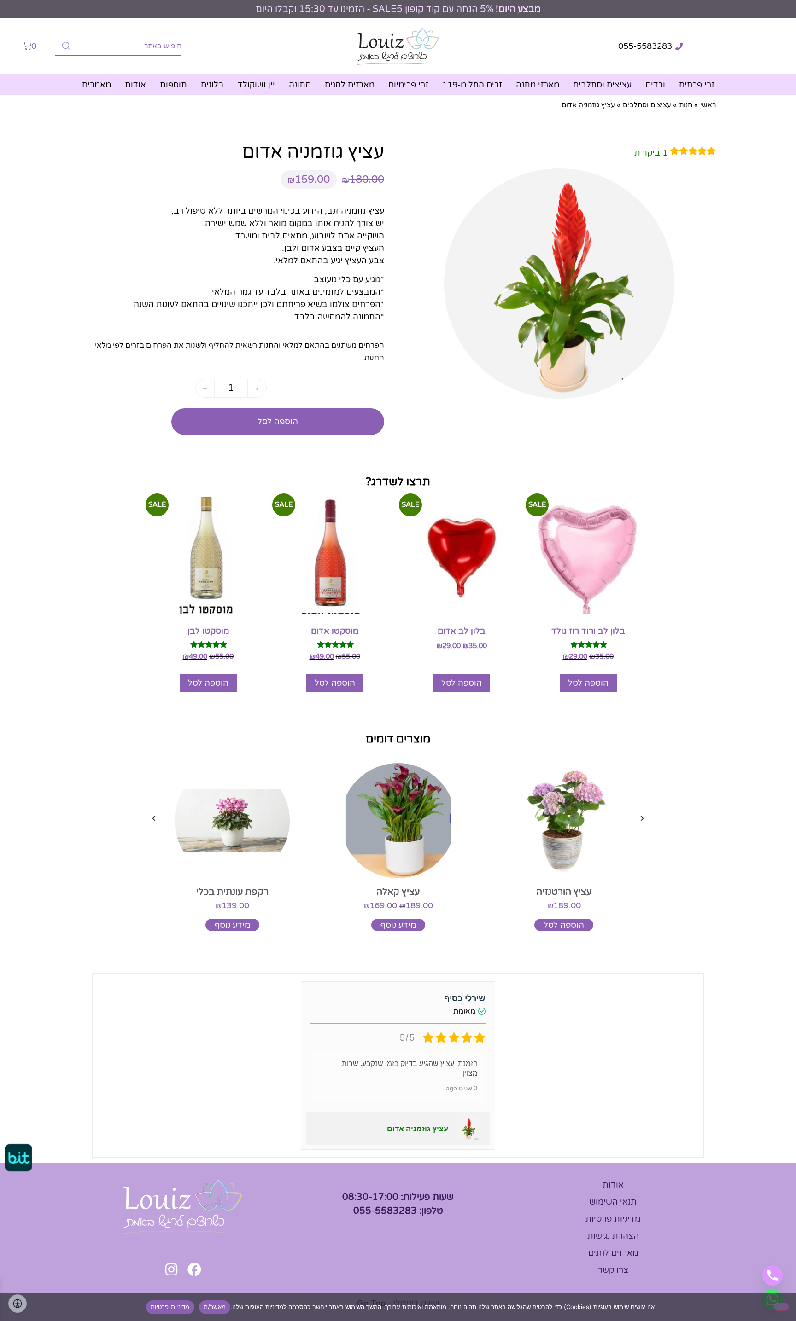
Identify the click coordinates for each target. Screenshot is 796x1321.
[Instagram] (171, 1269)
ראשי (708, 105)
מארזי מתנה (537, 85)
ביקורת (650, 153)
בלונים (212, 85)
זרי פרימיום (408, 85)
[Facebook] (194, 1269)
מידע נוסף (398, 925)
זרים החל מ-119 (472, 85)
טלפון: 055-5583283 (398, 1211)
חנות (685, 105)
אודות (135, 85)
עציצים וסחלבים (602, 85)
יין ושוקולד (256, 85)
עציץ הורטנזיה (563, 892)
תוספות (173, 85)
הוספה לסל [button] (588, 683)
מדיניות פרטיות (170, 1306)
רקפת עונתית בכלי (232, 892)
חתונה (300, 85)
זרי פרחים (696, 85)
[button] (642, 818)
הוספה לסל (278, 422)
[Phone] (772, 1275)
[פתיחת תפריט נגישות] (17, 1303)
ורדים (655, 85)
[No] (781, 1307)
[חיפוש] (66, 46)
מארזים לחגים (350, 85)
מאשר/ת (215, 1306)
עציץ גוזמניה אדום (417, 1129)
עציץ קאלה (398, 892)
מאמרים (96, 85)
